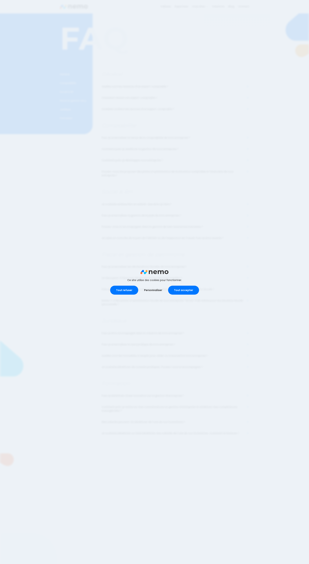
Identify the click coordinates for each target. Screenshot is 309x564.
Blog (231, 6)
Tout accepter (183, 290)
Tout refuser (124, 290)
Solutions (218, 6)
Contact (243, 6)
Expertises (181, 6)
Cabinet (165, 6)
